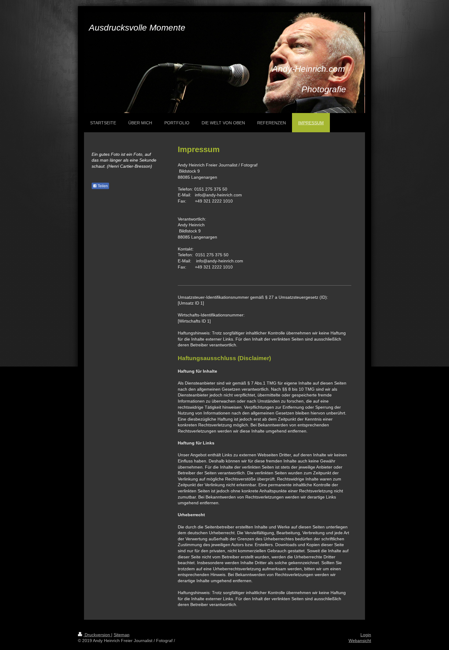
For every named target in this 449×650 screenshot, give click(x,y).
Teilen (102, 186)
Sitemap (122, 634)
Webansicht (360, 640)
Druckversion (97, 634)
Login (365, 634)
